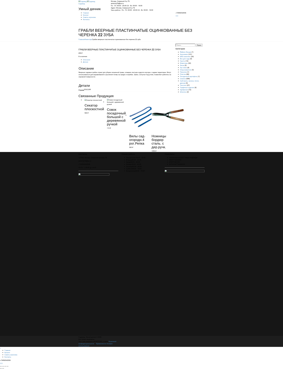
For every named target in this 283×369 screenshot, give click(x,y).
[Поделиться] (5, 366)
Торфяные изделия (187, 87)
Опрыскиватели (185, 70)
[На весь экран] (3, 366)
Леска (182, 65)
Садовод (81, 3)
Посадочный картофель (188, 76)
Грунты (182, 61)
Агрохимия (184, 54)
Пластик (183, 74)
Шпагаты (183, 92)
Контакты (86, 19)
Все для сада (185, 59)
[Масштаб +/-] (1, 366)
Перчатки (183, 72)
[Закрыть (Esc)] (7, 366)
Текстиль (183, 85)
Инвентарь (88, 39)
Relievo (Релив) (185, 52)
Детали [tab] (85, 62)
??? (177, 16)
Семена (183, 78)
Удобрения (184, 89)
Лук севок (183, 67)
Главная (86, 13)
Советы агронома (89, 17)
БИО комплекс (185, 56)
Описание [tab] (86, 60)
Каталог (86, 15)
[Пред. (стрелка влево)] (1, 368)
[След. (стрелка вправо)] (3, 368)
